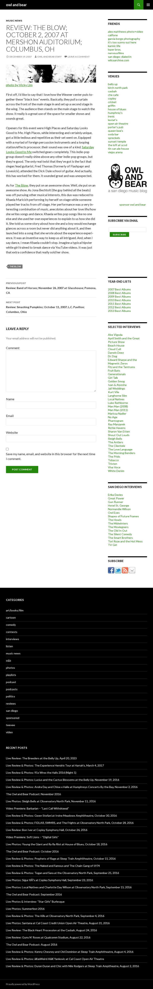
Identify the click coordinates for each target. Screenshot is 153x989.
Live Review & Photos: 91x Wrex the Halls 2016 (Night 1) (41, 772)
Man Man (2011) (118, 410)
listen (9, 646)
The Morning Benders (121, 453)
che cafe (113, 95)
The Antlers (115, 442)
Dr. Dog (112, 356)
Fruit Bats (114, 370)
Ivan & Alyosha (117, 385)
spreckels (114, 138)
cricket (112, 102)
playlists (11, 675)
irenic (111, 116)
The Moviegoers (118, 527)
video (9, 732)
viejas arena (115, 152)
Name (10, 399)
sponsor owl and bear (133, 204)
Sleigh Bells (115, 438)
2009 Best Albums (119, 296)
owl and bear (16, 5)
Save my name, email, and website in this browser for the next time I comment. (50, 456)
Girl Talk (113, 377)
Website (12, 432)
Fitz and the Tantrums (121, 367)
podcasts (12, 689)
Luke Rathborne (118, 402)
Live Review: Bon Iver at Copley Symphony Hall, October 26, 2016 (46, 830)
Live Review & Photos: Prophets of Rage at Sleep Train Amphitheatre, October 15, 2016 (61, 858)
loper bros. (114, 49)
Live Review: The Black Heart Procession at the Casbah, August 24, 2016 (51, 930)
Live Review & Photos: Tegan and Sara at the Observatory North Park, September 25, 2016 (62, 873)
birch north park (118, 87)
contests (11, 632)
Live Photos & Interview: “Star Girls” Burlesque (35, 901)
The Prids (114, 456)
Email (10, 416)
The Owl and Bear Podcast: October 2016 (32, 851)
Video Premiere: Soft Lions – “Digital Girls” (32, 837)
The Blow (21, 185)
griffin (111, 105)
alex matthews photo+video (125, 31)
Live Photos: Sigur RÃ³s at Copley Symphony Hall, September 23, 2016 (49, 880)
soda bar (113, 134)
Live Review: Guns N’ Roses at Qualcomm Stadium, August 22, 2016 (48, 937)
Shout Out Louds (118, 435)
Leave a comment (79, 56)
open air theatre (118, 123)
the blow (15, 266)
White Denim (116, 471)
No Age (112, 417)
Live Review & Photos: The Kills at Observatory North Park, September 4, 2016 (55, 916)
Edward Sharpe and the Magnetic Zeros (122, 361)
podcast (11, 682)
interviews (12, 639)
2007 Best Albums (119, 289)
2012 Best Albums (119, 307)
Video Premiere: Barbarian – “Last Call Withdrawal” (37, 808)
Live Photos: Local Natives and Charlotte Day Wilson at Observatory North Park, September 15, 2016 (68, 887)
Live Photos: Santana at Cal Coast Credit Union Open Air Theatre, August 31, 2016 (58, 923)
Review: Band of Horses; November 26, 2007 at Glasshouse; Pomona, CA (51, 288)
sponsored (12, 718)
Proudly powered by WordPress (23, 984)
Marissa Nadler (117, 413)
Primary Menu (148, 5)
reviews (11, 703)
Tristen (112, 463)
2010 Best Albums (119, 300)
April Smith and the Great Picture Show (124, 340)
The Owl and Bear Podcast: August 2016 (31, 944)
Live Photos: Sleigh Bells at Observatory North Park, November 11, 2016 (51, 801)
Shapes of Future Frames (123, 516)
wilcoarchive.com (118, 60)
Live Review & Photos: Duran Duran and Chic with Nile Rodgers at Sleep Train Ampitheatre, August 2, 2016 (72, 966)
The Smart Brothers (120, 537)
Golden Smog (116, 381)
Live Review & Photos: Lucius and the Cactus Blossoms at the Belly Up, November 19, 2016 (62, 779)
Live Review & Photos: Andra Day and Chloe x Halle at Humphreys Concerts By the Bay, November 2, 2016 (71, 787)
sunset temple (117, 141)
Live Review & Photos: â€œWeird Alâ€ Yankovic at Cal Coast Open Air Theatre (55, 959)
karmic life (114, 46)
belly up (113, 84)
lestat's (112, 120)
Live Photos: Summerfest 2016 (25, 908)
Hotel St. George (118, 505)
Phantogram (115, 420)
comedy (11, 624)
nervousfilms (116, 53)
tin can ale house (118, 148)
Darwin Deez (116, 352)
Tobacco (113, 460)
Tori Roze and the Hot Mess (125, 541)
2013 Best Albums (119, 310)
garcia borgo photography (124, 38)
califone (113, 35)
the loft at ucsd (117, 145)
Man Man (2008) (118, 406)
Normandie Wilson (119, 509)
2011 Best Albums (119, 303)
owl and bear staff (49, 56)
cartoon (11, 617)
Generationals (117, 374)
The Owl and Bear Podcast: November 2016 (33, 794)
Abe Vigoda (115, 334)
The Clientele (116, 445)
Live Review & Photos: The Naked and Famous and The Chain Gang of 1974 (53, 865)
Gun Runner (115, 502)
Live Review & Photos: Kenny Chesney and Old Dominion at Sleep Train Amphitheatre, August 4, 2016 (69, 951)
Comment (13, 348)
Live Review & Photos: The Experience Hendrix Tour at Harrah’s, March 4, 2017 (55, 765)
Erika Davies (115, 494)
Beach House (116, 345)
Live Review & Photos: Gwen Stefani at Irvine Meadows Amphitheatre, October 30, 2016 (61, 815)
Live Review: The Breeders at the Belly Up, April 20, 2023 (41, 758)
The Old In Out (117, 530)
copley (112, 98)
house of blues (117, 109)
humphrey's (115, 112)
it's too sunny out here (122, 42)
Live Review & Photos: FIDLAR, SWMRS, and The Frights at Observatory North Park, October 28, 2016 (69, 822)
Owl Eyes (114, 512)
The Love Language (120, 449)
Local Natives (116, 399)
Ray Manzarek (116, 424)
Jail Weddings (116, 388)
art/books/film (15, 610)
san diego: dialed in (119, 56)
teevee (10, 725)
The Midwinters (118, 523)
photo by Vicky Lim (19, 85)
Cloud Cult (114, 349)
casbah (112, 91)
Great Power (116, 498)
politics (10, 696)
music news (14, 20)
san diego (12, 710)
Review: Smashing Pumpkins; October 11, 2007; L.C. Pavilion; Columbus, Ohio (45, 307)
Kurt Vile (113, 392)
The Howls (115, 519)
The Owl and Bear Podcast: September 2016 (34, 894)
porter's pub (115, 127)
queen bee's (115, 130)
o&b (8, 660)
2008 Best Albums (119, 293)
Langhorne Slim (117, 395)
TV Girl (112, 545)
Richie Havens (117, 428)
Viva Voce (114, 467)
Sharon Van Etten (119, 431)
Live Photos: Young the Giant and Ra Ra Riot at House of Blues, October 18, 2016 (56, 844)
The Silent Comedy (120, 534)
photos (10, 667)
